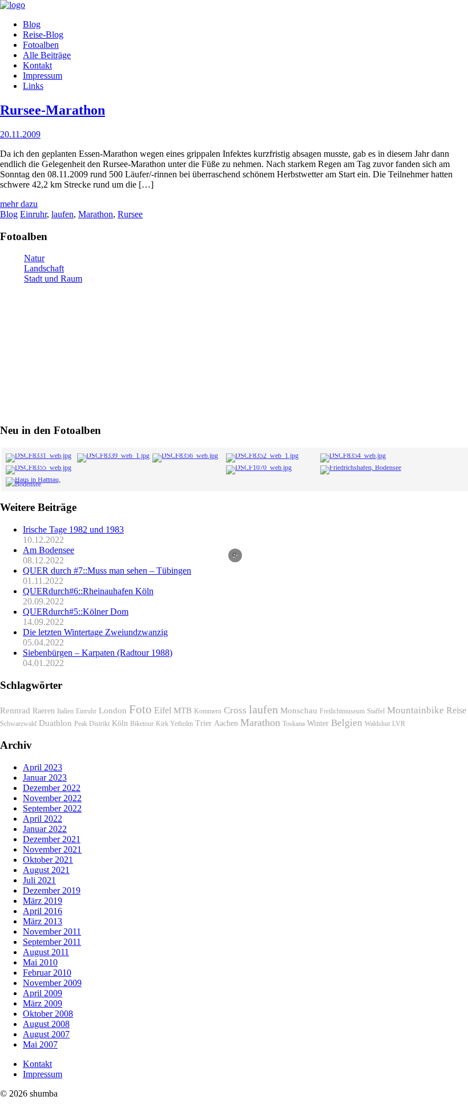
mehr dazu (19, 204)
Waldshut (377, 724)
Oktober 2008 (48, 1013)
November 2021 (52, 849)
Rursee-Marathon (52, 110)
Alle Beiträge (47, 55)
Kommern (207, 711)
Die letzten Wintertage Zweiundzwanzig (95, 632)
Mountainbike (415, 710)
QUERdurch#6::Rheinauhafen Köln (88, 591)
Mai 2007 (40, 1044)
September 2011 (52, 942)
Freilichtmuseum (342, 711)
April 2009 (42, 993)
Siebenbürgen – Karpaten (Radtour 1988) (97, 653)
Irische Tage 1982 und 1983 (73, 529)
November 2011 (52, 931)
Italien (65, 711)
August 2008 (46, 1024)
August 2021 (46, 870)
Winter (318, 723)
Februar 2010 (47, 972)
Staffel (376, 711)
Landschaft (44, 268)
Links (33, 86)
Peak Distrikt (92, 724)
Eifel (162, 710)
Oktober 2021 (48, 860)
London (113, 710)
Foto (140, 709)
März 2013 (42, 921)
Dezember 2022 (51, 788)
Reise (456, 710)
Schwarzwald (18, 724)
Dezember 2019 (51, 890)
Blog (32, 24)
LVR (398, 724)
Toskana (294, 724)
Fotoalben (41, 45)
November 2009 (52, 983)
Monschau (298, 710)
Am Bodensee (48, 550)
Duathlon (55, 723)
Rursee (130, 214)
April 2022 (42, 818)
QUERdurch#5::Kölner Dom (75, 611)
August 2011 (46, 952)
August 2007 (46, 1034)
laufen (62, 214)
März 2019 (42, 901)
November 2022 (52, 798)
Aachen (226, 723)
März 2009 (42, 1003)
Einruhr (33, 214)
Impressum (42, 75)
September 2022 (52, 808)
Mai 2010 (40, 962)
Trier (203, 723)
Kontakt (37, 65)
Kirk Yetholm (174, 724)
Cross (235, 710)
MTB (183, 710)
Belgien (346, 722)
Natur (34, 258)
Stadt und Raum (53, 278)
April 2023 (42, 767)
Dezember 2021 (51, 839)
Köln (120, 723)
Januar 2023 (45, 777)
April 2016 (42, 911)
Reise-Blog (43, 34)
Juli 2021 (39, 880)
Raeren (44, 711)
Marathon (95, 214)
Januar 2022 (45, 829)
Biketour (142, 724)
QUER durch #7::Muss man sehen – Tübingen (107, 570)
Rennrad (15, 710)
